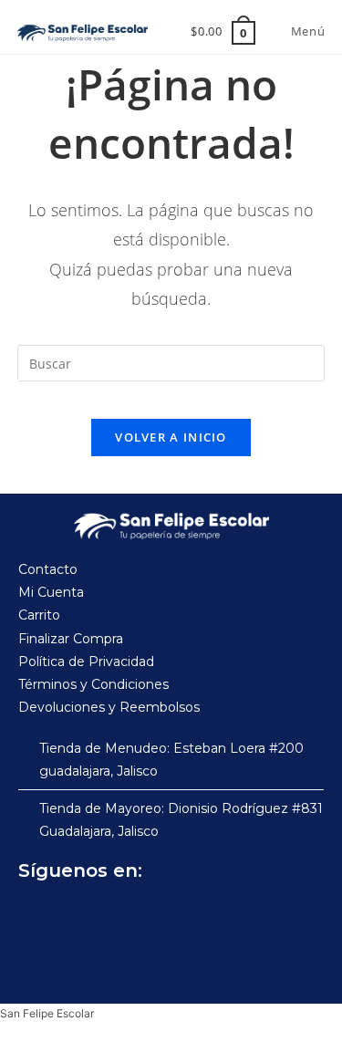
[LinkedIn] (197, 916)
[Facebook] (36, 916)
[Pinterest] (157, 916)
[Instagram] (76, 916)
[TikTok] (116, 916)
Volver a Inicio (171, 437)
